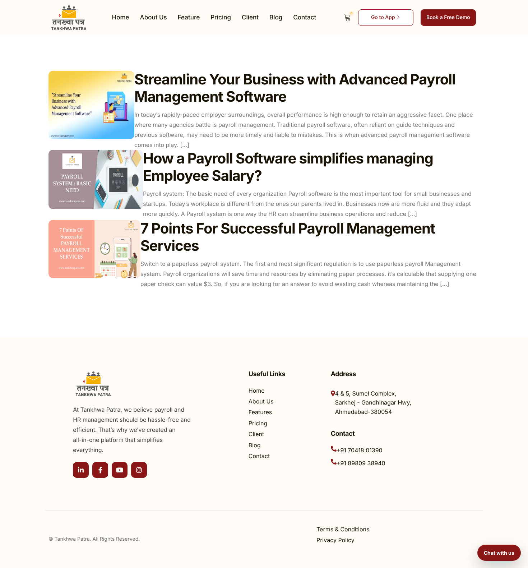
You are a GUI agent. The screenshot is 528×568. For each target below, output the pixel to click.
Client (250, 17)
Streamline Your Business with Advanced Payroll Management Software (294, 87)
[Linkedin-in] (81, 470)
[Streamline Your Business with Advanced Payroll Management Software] (91, 105)
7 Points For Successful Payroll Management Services (287, 237)
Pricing (220, 17)
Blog (275, 17)
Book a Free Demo (448, 17)
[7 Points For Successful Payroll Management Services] (94, 249)
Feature (189, 17)
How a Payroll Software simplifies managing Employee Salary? (288, 166)
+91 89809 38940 (361, 463)
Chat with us (499, 553)
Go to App (383, 17)
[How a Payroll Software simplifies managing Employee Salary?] (95, 179)
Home (120, 17)
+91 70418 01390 (360, 450)
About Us (153, 17)
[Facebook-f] (100, 470)
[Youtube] (120, 470)
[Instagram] (139, 470)
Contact (304, 17)
